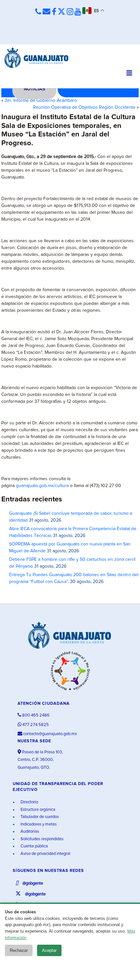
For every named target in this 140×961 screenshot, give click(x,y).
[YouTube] (78, 12)
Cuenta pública (34, 846)
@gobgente (32, 883)
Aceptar (49, 950)
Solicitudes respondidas (41, 839)
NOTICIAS (34, 89)
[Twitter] (61, 12)
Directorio (29, 802)
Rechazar (19, 950)
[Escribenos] (46, 12)
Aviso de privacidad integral (45, 854)
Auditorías (29, 831)
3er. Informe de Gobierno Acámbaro (41, 100)
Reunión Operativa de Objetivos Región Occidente (84, 107)
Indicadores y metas (38, 824)
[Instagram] (70, 12)
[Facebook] (54, 12)
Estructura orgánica (37, 810)
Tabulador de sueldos (39, 817)
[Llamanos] (38, 12)
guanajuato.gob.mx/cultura (42, 485)
